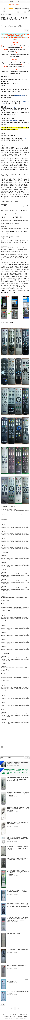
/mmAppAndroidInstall (19, 95)
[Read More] (15, 783)
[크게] (25, 30)
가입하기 (18, 1)
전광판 (23, 241)
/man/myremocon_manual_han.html (11, 214)
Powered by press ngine (9, 1018)
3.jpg (11, 25)
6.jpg (20, 25)
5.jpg (17, 25)
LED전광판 (21, 746)
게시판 (14, 1016)
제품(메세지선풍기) (25, 9)
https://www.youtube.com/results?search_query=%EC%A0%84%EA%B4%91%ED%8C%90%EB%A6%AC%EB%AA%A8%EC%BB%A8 (15, 511)
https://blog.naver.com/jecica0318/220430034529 (14, 220)
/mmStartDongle (11, 107)
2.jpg (9, 25)
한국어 (26, 1)
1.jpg (6, 25)
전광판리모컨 (15, 746)
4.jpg (14, 25)
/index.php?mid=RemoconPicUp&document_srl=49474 (13, 515)
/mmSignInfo (25, 138)
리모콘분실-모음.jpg (9, 26)
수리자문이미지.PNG (17, 26)
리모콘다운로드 (14, 4)
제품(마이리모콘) (18, 9)
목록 (3, 1004)
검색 (27, 757)
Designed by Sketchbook (21, 1018)
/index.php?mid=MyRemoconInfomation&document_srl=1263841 (15, 205)
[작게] (28, 30)
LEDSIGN (25, 746)
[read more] (15, 764)
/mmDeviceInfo (13, 120)
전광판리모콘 (10, 746)
